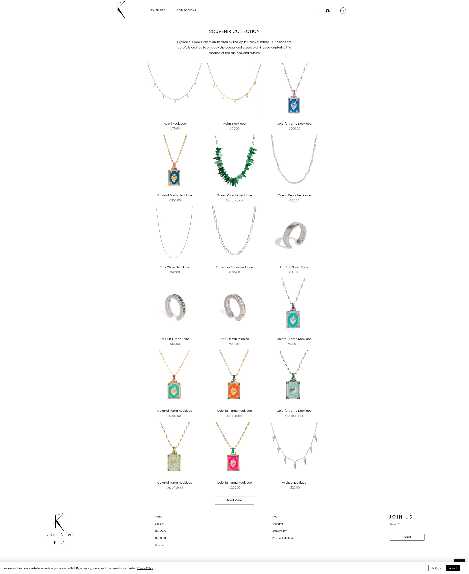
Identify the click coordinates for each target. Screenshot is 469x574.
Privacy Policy (145, 568)
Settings (436, 568)
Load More (234, 500)
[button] (160, 10)
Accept (453, 568)
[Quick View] (175, 91)
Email (393, 524)
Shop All (160, 524)
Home (159, 516)
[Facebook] (55, 542)
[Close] (464, 568)
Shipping (277, 524)
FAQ (274, 516)
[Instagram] (62, 542)
